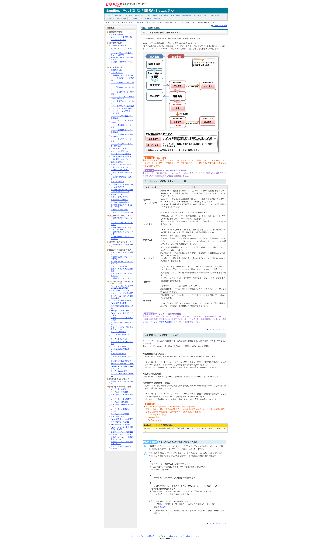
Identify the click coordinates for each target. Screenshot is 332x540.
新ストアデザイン (201, 15)
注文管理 (129, 15)
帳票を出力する (117, 194)
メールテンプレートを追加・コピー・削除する (122, 54)
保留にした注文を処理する (121, 164)
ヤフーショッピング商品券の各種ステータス (122, 328)
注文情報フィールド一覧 (120, 278)
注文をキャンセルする (119, 167)
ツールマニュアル (132, 22)
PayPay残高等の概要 (118, 303)
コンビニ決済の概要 (118, 346)
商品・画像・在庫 (160, 15)
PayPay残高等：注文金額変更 (122, 419)
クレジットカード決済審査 (121, 300)
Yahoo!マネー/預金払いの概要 (122, 364)
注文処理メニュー (117, 70)
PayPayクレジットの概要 (120, 310)
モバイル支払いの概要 (119, 339)
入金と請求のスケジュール (121, 291)
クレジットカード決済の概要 (122, 293)
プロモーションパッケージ (140, 18)
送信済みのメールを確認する (122, 184)
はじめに (119, 15)
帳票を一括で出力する (119, 197)
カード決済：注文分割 (119, 402)
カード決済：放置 (117, 417)
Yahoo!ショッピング (137, 536)
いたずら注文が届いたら (120, 170)
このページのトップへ (217, 329)
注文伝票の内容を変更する (121, 156)
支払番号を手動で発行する (121, 361)
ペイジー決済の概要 (118, 354)
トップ (110, 15)
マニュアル (162, 507)
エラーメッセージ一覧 (119, 210)
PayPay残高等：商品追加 (120, 422)
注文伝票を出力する (118, 148)
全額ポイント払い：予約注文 (122, 434)
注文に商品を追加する (119, 159)
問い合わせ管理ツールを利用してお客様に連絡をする (122, 191)
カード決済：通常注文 (119, 389)
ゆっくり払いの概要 (118, 332)
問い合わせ (139, 15)
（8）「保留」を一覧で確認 (121, 109)
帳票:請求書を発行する (119, 200)
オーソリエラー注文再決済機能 (159, 322)
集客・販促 (121, 18)
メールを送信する (117, 182)
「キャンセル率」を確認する (122, 212)
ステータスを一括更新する (121, 154)
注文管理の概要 (117, 34)
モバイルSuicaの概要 (119, 371)
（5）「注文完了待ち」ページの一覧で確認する (122, 98)
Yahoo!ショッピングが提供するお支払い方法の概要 (122, 287)
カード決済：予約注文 (119, 392)
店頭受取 (157, 18)
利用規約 (150, 536)
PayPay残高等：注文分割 (120, 424)
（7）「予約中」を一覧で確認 (122, 106)
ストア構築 (175, 15)
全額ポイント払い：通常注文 (122, 432)
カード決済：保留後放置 (120, 414)
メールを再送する (117, 187)
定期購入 (110, 18)
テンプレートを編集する (120, 266)
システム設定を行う (118, 46)
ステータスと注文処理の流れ (122, 37)
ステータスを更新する (119, 151)
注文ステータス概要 (118, 40)
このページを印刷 (220, 26)
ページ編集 (186, 15)
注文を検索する (117, 73)
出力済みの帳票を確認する (121, 202)
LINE (149, 15)
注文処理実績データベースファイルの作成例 (122, 228)
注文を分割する (117, 162)
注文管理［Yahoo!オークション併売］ (192, 428)
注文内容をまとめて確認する (122, 75)
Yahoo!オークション (193, 536)
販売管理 (215, 15)
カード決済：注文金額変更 (121, 399)
